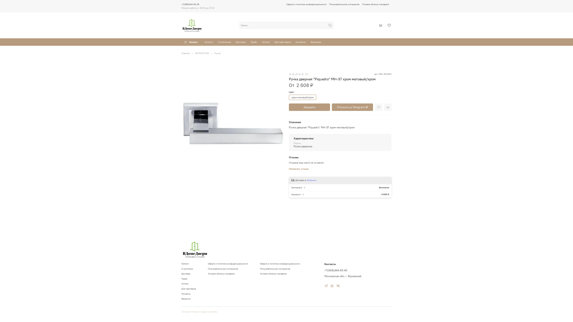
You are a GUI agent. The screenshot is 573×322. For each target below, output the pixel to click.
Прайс (254, 42)
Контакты (301, 42)
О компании (224, 42)
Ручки (217, 53)
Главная (185, 53)
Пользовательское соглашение (344, 4)
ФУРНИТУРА (202, 53)
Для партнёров (283, 42)
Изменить (311, 180)
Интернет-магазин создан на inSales (199, 311)
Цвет (291, 92)
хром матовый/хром (303, 97)
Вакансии (316, 42)
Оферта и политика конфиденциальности (306, 4)
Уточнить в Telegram (351, 107)
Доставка (241, 42)
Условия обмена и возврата (375, 4)
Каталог (193, 42)
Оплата (266, 42)
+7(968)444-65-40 (190, 4)
